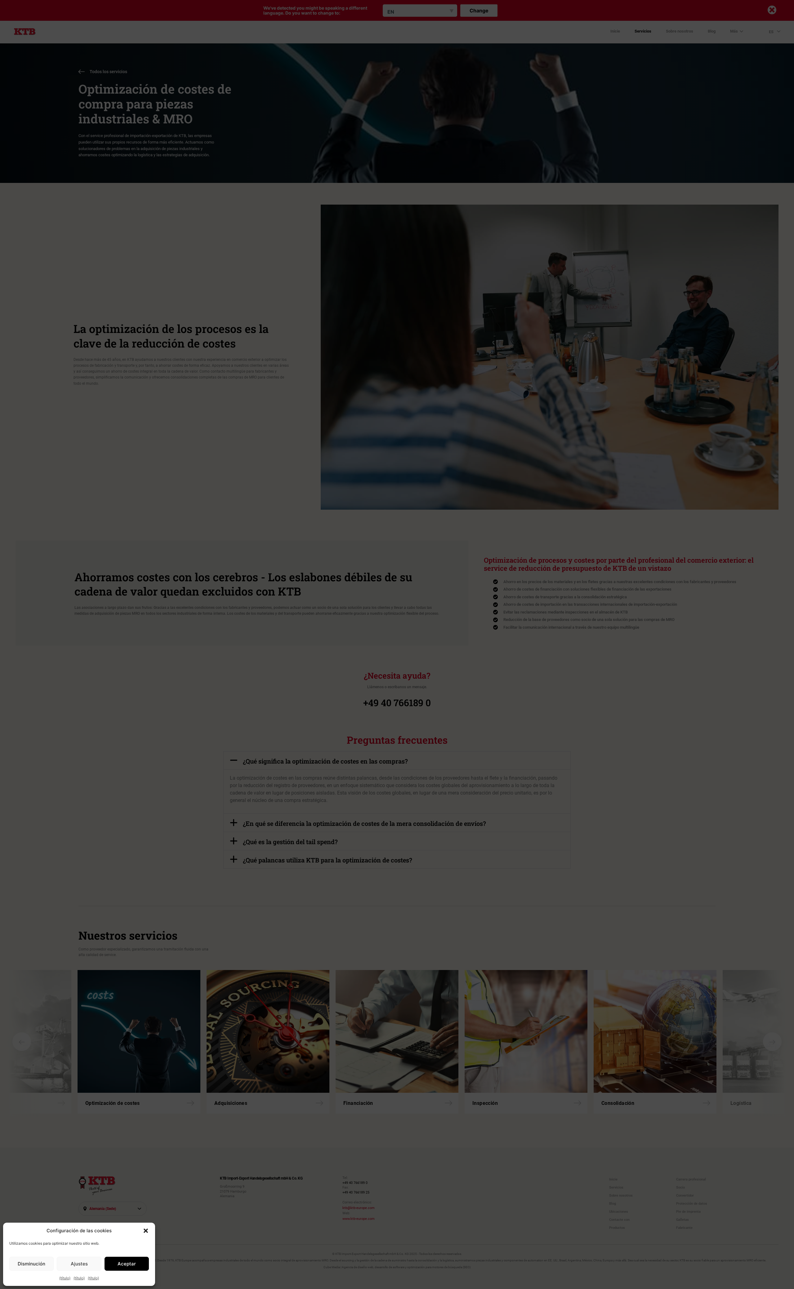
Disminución (31, 1264)
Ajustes (79, 1264)
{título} (64, 1278)
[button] (146, 1231)
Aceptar (127, 1264)
